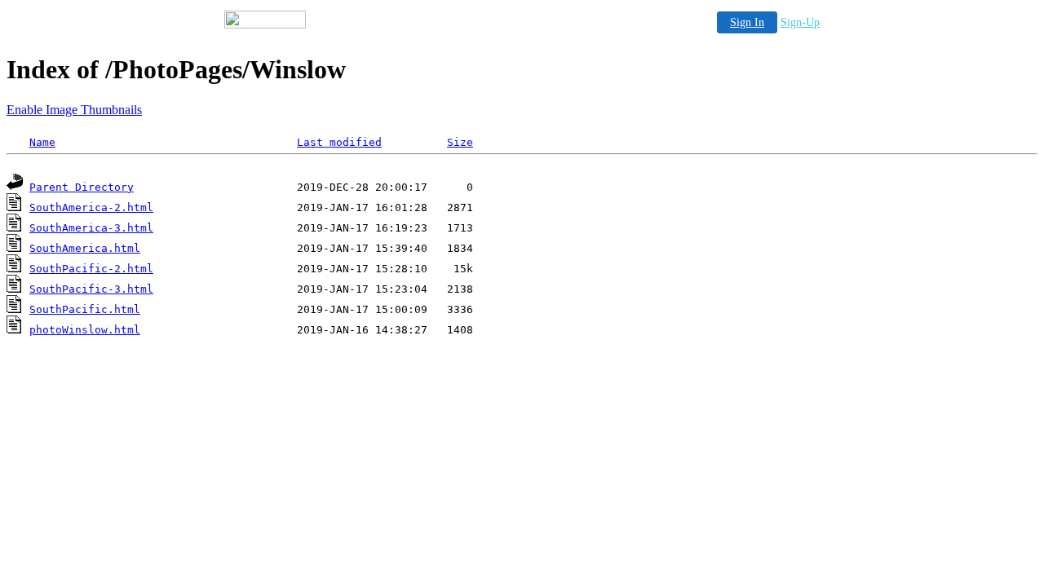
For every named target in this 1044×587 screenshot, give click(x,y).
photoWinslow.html (84, 330)
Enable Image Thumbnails (74, 110)
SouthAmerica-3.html (91, 228)
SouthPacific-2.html (91, 269)
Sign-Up (800, 22)
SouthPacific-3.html (91, 289)
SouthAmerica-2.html (91, 207)
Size (460, 142)
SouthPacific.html (84, 309)
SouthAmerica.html (84, 248)
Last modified (339, 142)
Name (42, 142)
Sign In (747, 22)
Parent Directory (81, 187)
